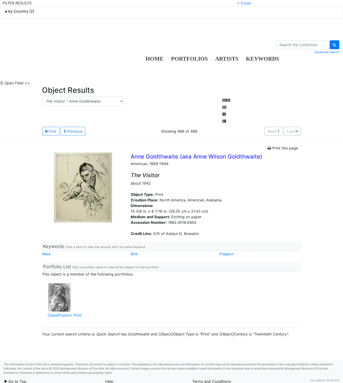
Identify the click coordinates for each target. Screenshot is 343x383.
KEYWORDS (262, 59)
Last (291, 131)
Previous (74, 131)
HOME (155, 59)
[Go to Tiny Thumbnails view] (226, 100)
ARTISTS (226, 59)
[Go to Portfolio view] (224, 114)
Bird (134, 254)
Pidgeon (226, 254)
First (51, 131)
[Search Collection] (334, 44)
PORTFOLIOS (189, 59)
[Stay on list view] (224, 121)
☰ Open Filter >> (15, 83)
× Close (244, 3)
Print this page (284, 148)
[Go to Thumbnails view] (224, 107)
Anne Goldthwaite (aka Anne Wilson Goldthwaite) (196, 156)
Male (46, 254)
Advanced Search (327, 52)
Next (272, 131)
